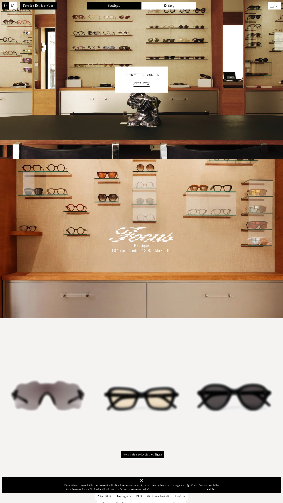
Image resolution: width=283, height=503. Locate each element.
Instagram (124, 496)
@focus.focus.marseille (203, 485)
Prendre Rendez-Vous (38, 5)
